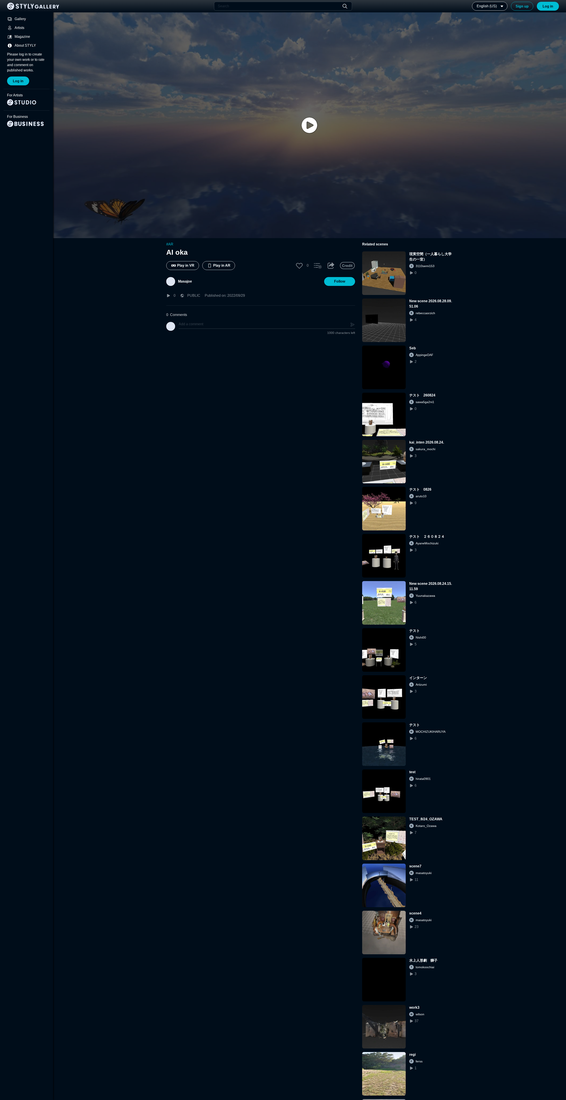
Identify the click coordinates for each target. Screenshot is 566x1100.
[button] (299, 265)
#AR (169, 244)
